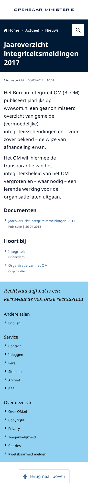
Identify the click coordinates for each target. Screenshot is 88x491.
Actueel (32, 30)
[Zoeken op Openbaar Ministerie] (78, 30)
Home (13, 30)
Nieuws (52, 30)
